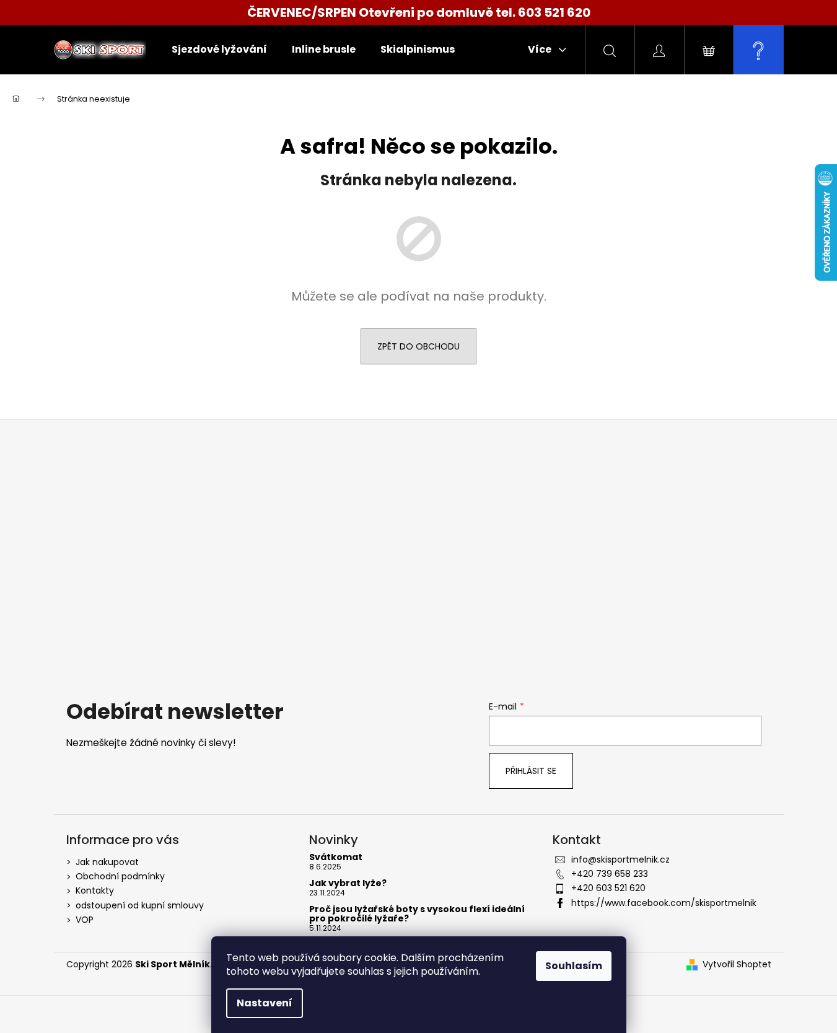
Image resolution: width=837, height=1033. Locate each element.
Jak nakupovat (107, 862)
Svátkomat (335, 857)
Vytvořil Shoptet (737, 964)
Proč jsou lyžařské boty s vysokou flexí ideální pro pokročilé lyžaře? (417, 914)
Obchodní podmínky (120, 876)
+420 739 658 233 (609, 874)
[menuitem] (219, 49)
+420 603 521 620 (608, 888)
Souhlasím (573, 966)
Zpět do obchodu (418, 346)
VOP (85, 919)
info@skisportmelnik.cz (620, 859)
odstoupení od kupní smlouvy (140, 905)
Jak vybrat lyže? (348, 883)
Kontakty (95, 890)
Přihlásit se (531, 771)
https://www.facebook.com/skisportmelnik (663, 903)
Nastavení (264, 1003)
